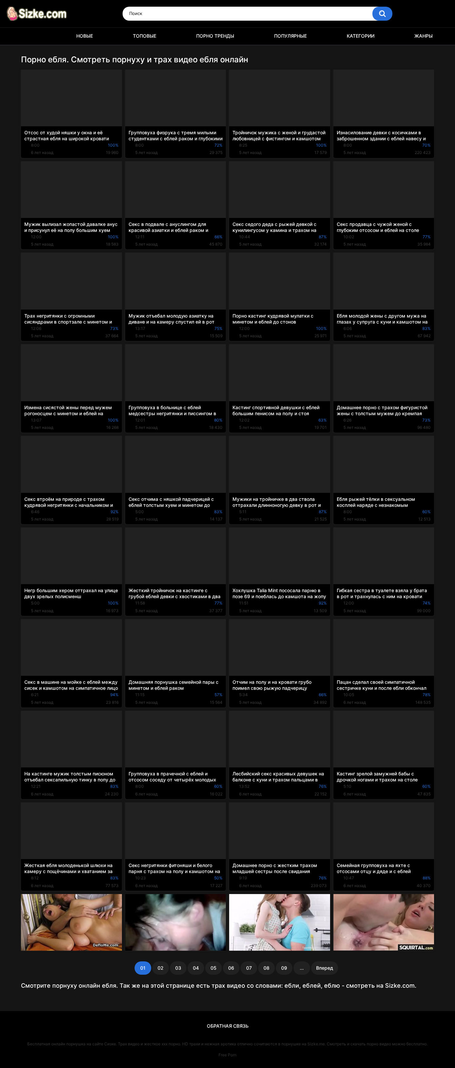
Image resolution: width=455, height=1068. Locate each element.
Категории (360, 36)
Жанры (423, 36)
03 (178, 968)
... (302, 968)
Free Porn (227, 1054)
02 (161, 968)
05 (214, 968)
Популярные (290, 36)
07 (249, 968)
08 (266, 968)
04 (196, 968)
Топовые (144, 36)
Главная (29, 36)
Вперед (324, 968)
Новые (84, 36)
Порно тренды (215, 36)
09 (284, 968)
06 (231, 968)
